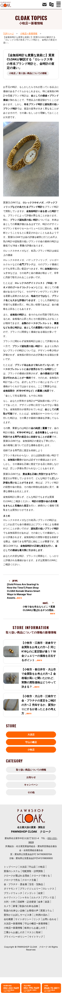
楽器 (47, 901)
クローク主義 (29, 879)
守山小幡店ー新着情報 (36, 923)
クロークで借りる (40, 875)
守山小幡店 (31, 742)
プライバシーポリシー (15, 936)
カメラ (7, 906)
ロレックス (48, 888)
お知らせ (31, 777)
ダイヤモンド (11, 888)
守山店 (32, 866)
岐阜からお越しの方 (34, 927)
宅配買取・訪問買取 (32, 871)
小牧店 (31, 749)
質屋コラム (46, 910)
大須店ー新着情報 (13, 923)
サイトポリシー (23, 919)
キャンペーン (31, 784)
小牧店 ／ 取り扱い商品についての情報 (28, 73)
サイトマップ (36, 936)
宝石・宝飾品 (36, 884)
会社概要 (8, 919)
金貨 (40, 893)
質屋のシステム (12, 871)
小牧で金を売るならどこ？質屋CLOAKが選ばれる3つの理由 (39, 610)
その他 (31, 792)
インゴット (30, 893)
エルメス (35, 897)
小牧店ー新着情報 (28, 33)
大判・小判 (9, 901)
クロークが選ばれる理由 (16, 875)
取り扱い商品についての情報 (31, 769)
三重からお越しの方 (14, 932)
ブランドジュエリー (30, 888)
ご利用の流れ (41, 914)
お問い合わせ (49, 919)
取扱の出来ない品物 (14, 910)
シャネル (24, 897)
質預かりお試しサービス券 (18, 914)
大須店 (31, 734)
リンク (36, 919)
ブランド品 (48, 897)
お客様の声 (32, 910)
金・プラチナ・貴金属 (15, 884)
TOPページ (8, 33)
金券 (40, 901)
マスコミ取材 (34, 932)
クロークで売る (12, 879)
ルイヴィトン (11, 897)
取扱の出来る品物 (29, 906)
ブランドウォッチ (13, 893)
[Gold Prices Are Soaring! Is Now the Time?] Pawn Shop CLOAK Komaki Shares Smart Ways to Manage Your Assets (23, 591)
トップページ (11, 866)
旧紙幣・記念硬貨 (27, 901)
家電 (15, 906)
